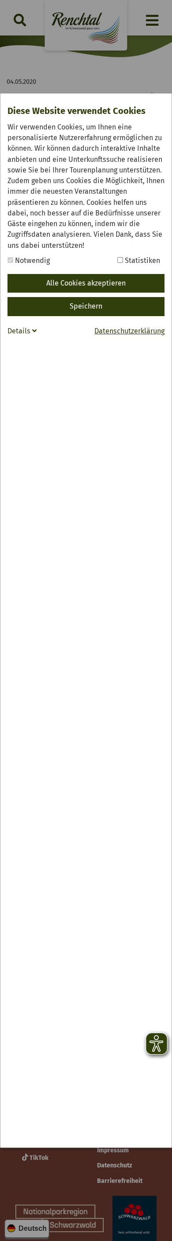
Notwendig (31, 260)
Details (19, 331)
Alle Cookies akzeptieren (86, 283)
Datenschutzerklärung (129, 331)
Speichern (86, 306)
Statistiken (141, 260)
